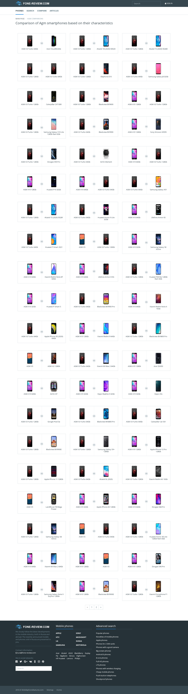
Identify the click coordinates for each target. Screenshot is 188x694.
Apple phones (101, 640)
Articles (54, 10)
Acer (57, 653)
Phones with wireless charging (108, 668)
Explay (87, 653)
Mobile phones (64, 626)
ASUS (70, 653)
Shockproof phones (104, 679)
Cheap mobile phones (105, 672)
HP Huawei (60, 658)
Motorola (81, 645)
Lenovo (70, 658)
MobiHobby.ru (32, 3)
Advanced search (106, 626)
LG (57, 641)
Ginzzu (72, 656)
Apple (58, 633)
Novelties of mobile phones (107, 636)
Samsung (60, 645)
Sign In (169, 3)
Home (59, 690)
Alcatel (64, 653)
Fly (57, 656)
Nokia (79, 641)
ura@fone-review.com (26, 653)
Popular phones (102, 633)
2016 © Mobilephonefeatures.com (29, 690)
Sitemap (50, 690)
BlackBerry (78, 653)
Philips (77, 658)
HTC (57, 637)
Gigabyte (63, 656)
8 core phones (102, 658)
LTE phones (101, 665)
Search (30, 10)
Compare (42, 10)
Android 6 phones (103, 654)
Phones (20, 10)
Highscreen (81, 656)
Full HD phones (102, 661)
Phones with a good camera (107, 647)
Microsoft (81, 637)
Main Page (20, 19)
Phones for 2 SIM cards (105, 644)
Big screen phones (103, 651)
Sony (78, 633)
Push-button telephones (106, 675)
